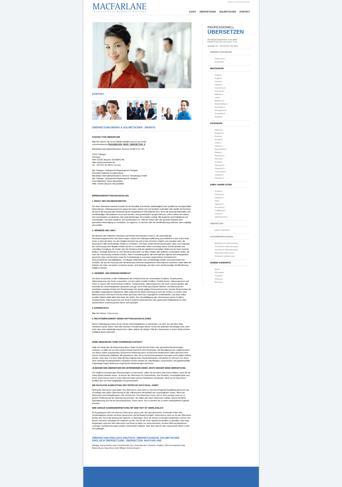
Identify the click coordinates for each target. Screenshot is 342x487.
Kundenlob (219, 62)
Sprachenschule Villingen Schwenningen (122, 448)
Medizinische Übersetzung (226, 243)
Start (192, 12)
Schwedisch (220, 113)
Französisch (220, 88)
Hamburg (219, 279)
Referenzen (220, 59)
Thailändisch (220, 210)
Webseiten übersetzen (224, 253)
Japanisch (219, 204)
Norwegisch (220, 107)
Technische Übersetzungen (227, 246)
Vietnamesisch (221, 217)
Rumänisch (219, 155)
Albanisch (219, 130)
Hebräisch (219, 198)
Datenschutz (244, 2)
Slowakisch (219, 165)
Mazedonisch (220, 149)
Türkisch (218, 214)
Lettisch (218, 143)
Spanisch (219, 117)
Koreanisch (219, 207)
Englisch (218, 78)
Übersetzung (208, 12)
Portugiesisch (220, 110)
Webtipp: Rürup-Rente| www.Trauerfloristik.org (112, 445)
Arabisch (218, 191)
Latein (217, 97)
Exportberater (141, 445)
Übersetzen (216, 223)
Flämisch (218, 85)
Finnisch (218, 81)
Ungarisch (219, 175)
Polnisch (218, 152)
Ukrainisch (219, 178)
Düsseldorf (219, 272)
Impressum (232, 2)
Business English (156, 445)
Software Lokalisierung (224, 256)
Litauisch (218, 146)
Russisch (219, 159)
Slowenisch (219, 168)
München (219, 282)
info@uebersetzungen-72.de (225, 42)
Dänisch (218, 75)
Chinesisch (219, 194)
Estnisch (218, 136)
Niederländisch (221, 104)
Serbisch (218, 162)
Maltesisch (219, 101)
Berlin (217, 269)
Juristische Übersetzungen (226, 250)
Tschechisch (220, 172)
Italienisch (219, 94)
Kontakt (245, 12)
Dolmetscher (227, 12)
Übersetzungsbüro (221, 52)
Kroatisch (219, 139)
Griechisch (219, 91)
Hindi (217, 201)
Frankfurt (219, 276)
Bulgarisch (219, 133)
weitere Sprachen (222, 230)
